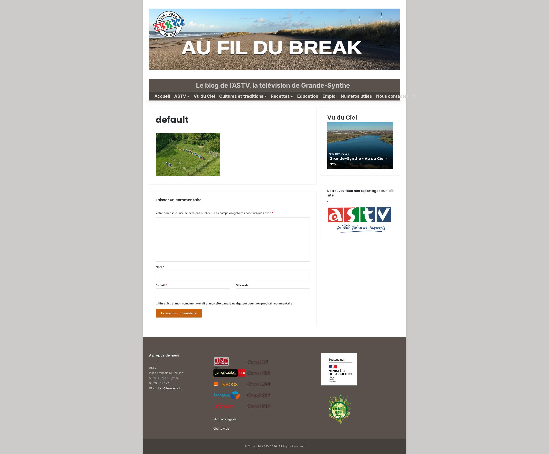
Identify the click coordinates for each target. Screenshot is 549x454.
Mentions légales (224, 419)
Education (307, 96)
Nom (160, 267)
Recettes (280, 96)
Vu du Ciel (204, 96)
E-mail (161, 285)
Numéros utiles (356, 96)
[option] (361, 145)
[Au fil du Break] (274, 39)
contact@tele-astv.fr (167, 388)
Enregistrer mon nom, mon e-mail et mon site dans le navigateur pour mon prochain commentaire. (226, 303)
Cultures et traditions (241, 96)
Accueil (162, 96)
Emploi (329, 96)
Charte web (221, 428)
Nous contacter (392, 96)
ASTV (180, 96)
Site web (242, 285)
